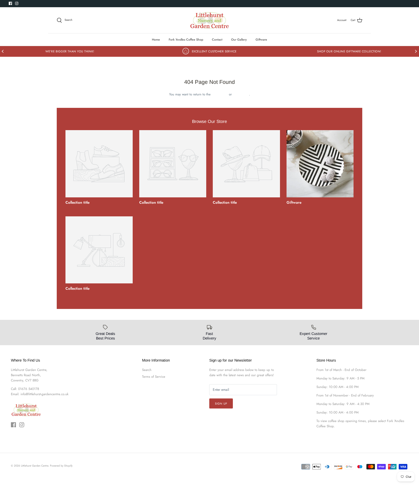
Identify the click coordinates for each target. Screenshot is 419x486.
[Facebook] (10, 3)
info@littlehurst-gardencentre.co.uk (45, 394)
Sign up (221, 404)
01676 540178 (28, 388)
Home (156, 39)
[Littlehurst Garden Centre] (209, 20)
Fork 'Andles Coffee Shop (186, 39)
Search (146, 369)
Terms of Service (153, 376)
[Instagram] (16, 3)
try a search (241, 94)
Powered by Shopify (61, 466)
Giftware (261, 39)
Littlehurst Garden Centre (34, 466)
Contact (217, 39)
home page (220, 94)
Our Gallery (239, 39)
